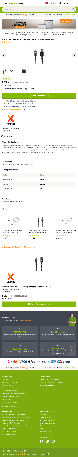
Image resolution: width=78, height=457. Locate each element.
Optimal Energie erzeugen (48, 385)
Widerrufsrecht (44, 426)
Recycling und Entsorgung (48, 423)
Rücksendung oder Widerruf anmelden (14, 393)
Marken (59, 15)
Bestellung (5, 379)
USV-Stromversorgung (9, 431)
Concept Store (6, 399)
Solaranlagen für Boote (9, 429)
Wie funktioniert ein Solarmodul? (50, 379)
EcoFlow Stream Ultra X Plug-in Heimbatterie (16, 426)
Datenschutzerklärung (47, 420)
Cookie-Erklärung (45, 417)
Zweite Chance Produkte (9, 402)
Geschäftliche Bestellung (9, 382)
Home (12, 33)
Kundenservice (50, 15)
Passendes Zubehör (45, 34)
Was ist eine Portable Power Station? (51, 382)
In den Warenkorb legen (41, 96)
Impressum (43, 414)
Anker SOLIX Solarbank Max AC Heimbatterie (16, 417)
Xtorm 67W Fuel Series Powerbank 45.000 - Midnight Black (27, 34)
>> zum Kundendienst (8, 406)
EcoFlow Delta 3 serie (8, 434)
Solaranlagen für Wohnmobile (11, 423)
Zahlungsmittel (6, 385)
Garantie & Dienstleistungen (10, 396)
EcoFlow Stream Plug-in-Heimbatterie (13, 414)
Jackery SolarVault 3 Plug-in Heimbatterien (15, 420)
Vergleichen (8, 136)
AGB (41, 429)
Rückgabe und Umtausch (9, 391)
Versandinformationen (9, 388)
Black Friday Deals (45, 431)
